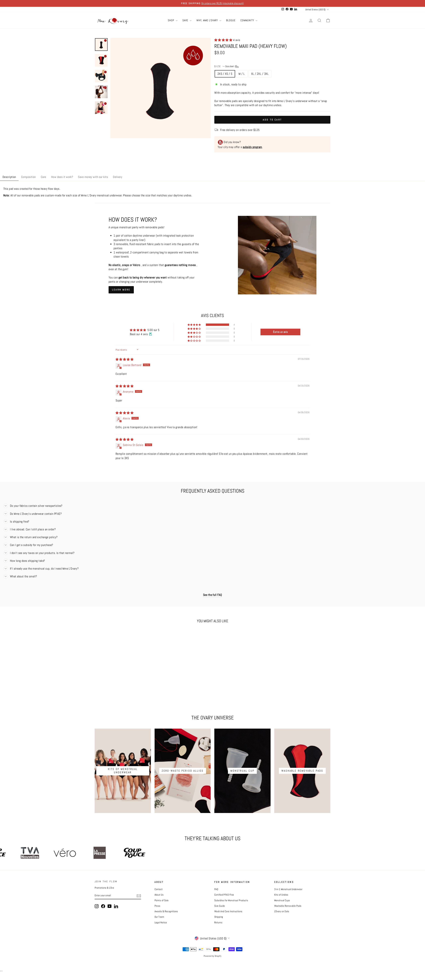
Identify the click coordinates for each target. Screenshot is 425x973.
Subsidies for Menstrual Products (231, 900)
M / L (242, 74)
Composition (28, 177)
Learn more (121, 289)
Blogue (230, 20)
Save (185, 20)
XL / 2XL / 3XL (260, 74)
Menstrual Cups (282, 900)
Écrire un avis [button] (280, 332)
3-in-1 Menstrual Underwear (288, 889)
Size (224, 66)
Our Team (159, 917)
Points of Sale (162, 900)
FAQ (216, 889)
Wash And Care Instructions (228, 911)
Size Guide (219, 906)
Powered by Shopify (212, 956)
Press (157, 906)
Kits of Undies (281, 894)
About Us (159, 894)
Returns (218, 922)
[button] (223, 40)
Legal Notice (161, 922)
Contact (159, 889)
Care (43, 177)
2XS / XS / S (224, 74)
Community (247, 20)
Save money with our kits (93, 177)
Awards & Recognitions (166, 911)
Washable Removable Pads (287, 906)
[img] (124, 359)
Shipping (218, 917)
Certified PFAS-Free (224, 894)
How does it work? (62, 177)
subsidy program (252, 147)
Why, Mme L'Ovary (207, 20)
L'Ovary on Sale (281, 911)
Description (9, 177)
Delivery (117, 177)
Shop (171, 20)
